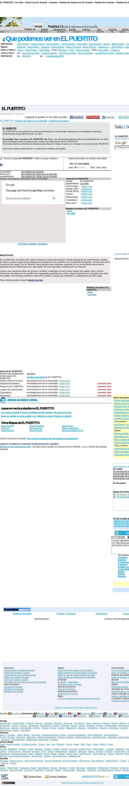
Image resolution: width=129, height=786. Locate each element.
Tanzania (26, 751)
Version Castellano (58, 776)
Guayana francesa (50, 735)
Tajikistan (92, 770)
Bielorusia (4, 728)
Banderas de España (14, 689)
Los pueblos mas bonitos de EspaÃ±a (22, 32)
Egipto (54, 754)
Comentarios (102, 613)
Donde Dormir (52, 44)
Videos (20, 50)
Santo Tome (72, 754)
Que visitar (82, 44)
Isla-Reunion (85, 754)
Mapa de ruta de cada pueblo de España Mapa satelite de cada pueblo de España (76, 676)
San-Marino (92, 728)
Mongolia (80, 768)
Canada (11, 735)
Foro (72, 50)
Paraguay (81, 716)
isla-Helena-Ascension (19, 756)
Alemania (97, 723)
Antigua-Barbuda (83, 737)
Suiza (88, 723)
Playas (116, 32)
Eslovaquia (45, 725)
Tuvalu (123, 761)
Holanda (90, 725)
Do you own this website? (18, 198)
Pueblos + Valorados (66, 613)
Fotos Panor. (31, 50)
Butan (33, 768)
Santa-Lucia (31, 740)
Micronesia (84, 761)
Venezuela (86, 713)
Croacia (23, 725)
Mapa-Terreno (89, 47)
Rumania (68, 723)
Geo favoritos (95, 44)
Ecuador (40, 716)
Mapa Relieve (7, 430)
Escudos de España (13, 687)
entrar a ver (87, 186)
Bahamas (21, 737)
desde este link (35, 280)
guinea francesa (59, 756)
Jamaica (11, 737)
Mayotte (3, 756)
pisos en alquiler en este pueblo (16, 416)
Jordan (41, 744)
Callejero (69, 32)
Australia (4, 761)
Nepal (58, 770)
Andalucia (122, 557)
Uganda (35, 751)
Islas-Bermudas (99, 737)
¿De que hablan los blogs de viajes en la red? (79, 698)
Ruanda (73, 749)
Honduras (53, 716)
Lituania (30, 723)
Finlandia (65, 725)
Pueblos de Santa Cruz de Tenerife (31, 121)
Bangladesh (43, 768)
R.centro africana (19, 754)
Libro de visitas (83, 50)
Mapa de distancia (70, 428)
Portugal (58, 723)
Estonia (55, 725)
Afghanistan (103, 768)
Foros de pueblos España (16, 680)
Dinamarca (34, 725)
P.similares (63, 50)
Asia (99, 29)
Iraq (53, 744)
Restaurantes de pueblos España (19, 670)
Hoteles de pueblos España (17, 673)
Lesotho (110, 749)
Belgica (123, 723)
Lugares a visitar (89, 32)
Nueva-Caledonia (53, 761)
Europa (72, 29)
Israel (76, 744)
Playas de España (120, 687)
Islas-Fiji (5, 763)
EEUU (3, 735)
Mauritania (5, 754)
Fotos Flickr (44, 50)
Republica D (122, 713)
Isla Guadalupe (111, 735)
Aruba (63, 735)
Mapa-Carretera (73, 47)
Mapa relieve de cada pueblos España (75, 670)
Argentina (99, 713)
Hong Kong (12, 768)
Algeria (56, 749)
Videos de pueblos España (16, 677)
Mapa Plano (33, 47)
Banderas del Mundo (13, 691)
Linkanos (115, 50)
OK (53, 198)
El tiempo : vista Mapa (68, 682)
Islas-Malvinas (17, 740)
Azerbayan (114, 728)
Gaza (89, 744)
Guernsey (25, 730)
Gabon (91, 751)
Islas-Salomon (97, 761)
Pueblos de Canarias (59, 121)
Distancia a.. (104, 47)
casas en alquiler (49, 53)
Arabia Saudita (13, 744)
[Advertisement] (64, 80)
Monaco (39, 723)
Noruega (49, 723)
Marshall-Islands (70, 761)
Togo (43, 751)
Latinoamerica (59, 29)
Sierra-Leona (14, 751)
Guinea (64, 749)
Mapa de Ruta (35, 428)
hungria (99, 725)
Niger (31, 754)
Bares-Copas (118, 44)
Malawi (61, 754)
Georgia (14, 728)
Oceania (112, 29)
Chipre (15, 725)
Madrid (121, 574)
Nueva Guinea (16, 761)
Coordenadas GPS (55, 56)
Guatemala (111, 716)
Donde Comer (37, 44)
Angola (3, 749)
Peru (73, 713)
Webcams (26, 56)
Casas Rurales (68, 44)
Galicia (121, 571)
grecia (82, 725)
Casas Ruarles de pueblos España (20, 675)
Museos (108, 32)
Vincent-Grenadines (77, 735)
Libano (69, 744)
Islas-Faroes (5, 730)
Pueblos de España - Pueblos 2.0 (11, 114)
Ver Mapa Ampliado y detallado (33, 244)
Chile (51, 713)
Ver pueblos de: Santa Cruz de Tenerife (39, 174)
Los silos (71, 213)
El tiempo (52, 32)
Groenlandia (25, 728)
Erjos (69, 211)
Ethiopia (108, 751)
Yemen (50, 751)
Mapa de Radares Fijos (72, 430)
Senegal (38, 749)
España (44, 29)
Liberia (3, 751)
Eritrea (111, 754)
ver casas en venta (30, 53)
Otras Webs (103, 50)
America (86, 29)
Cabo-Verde (98, 749)
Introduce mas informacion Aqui (15, 447)
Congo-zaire (119, 751)
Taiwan (54, 768)
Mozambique (61, 751)
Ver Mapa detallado (36, 377)
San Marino (79, 723)
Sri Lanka (28, 770)
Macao (126, 770)
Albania (106, 723)
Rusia (53, 728)
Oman (96, 744)
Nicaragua (68, 716)
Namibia (73, 751)
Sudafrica (120, 749)
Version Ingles (34, 776)
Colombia (62, 713)
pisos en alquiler (85, 53)
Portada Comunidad (22, 613)
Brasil (20, 735)
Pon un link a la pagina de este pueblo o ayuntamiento (52, 438)
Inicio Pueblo (23, 44)
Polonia (36, 728)
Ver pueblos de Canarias (32, 172)
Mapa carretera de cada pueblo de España (77, 673)
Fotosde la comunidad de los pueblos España (25, 682)
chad (30, 749)
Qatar (2, 744)
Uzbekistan (92, 768)
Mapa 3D (21, 47)
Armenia (103, 728)
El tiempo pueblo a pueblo (70, 684)
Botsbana (12, 749)
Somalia (48, 749)
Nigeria (38, 754)
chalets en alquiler (63, 416)
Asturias (122, 560)
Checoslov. (5, 725)
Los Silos (84, 183)
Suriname (35, 735)
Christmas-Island (105, 770)
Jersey (16, 730)
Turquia (45, 728)
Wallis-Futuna (112, 761)
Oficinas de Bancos (66, 689)
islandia (123, 728)
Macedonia (71, 728)
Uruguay (97, 716)
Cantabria (122, 564)
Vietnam (4, 770)
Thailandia (24, 768)
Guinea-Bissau (99, 754)
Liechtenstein (18, 723)
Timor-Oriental (15, 770)
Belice (27, 735)
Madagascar (74, 756)
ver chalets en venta (104, 53)
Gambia (99, 751)
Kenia (46, 754)
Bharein (60, 744)
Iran (48, 744)
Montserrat (44, 740)
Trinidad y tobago (65, 737)
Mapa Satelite (58, 47)
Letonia (61, 728)
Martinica (5, 740)
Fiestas (106, 44)
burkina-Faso (85, 749)
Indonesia (39, 770)
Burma (118, 770)
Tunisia (47, 756)
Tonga (13, 763)
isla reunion (36, 756)
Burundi (119, 754)
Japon (3, 768)
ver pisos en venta (67, 53)
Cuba (109, 713)
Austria (115, 723)
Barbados (31, 737)
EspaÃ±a (16, 713)
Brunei (103, 744)
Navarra (122, 576)
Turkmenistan (68, 770)
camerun (23, 749)
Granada (112, 737)
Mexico (41, 713)
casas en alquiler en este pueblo (36, 412)
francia (74, 725)
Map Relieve (117, 47)
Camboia (49, 770)
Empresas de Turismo (68, 694)
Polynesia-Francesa (34, 761)
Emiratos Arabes (29, 744)
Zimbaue (82, 751)
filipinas (114, 768)
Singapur (63, 768)
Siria (83, 744)
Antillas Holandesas (46, 737)
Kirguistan (81, 770)
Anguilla (54, 740)
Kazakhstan (5, 723)
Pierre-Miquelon (95, 735)
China (72, 768)
